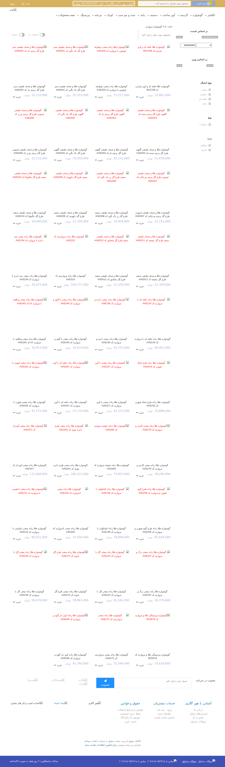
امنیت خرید (130, 721)
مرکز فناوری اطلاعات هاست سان (101, 745)
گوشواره (197, 15)
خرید (141, 97)
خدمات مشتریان (164, 703)
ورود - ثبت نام (164, 709)
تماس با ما (198, 717)
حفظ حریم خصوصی (130, 713)
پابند (142, 15)
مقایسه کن (163, 43)
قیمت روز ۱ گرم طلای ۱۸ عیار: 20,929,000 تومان (103, 3)
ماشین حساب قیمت (164, 717)
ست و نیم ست (126, 15)
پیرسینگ (85, 15)
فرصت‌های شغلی (198, 713)
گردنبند (184, 15)
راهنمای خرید (164, 713)
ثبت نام (26, 3)
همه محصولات (66, 15)
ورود (12, 3)
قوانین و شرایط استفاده (130, 709)
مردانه (98, 15)
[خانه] (13, 10)
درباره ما (198, 709)
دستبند (154, 15)
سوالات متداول (198, 721)
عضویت (105, 684)
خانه (170, 26)
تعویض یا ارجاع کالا (130, 717)
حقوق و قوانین (130, 703)
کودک (110, 15)
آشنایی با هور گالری (198, 703)
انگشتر (211, 15)
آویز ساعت (169, 15)
